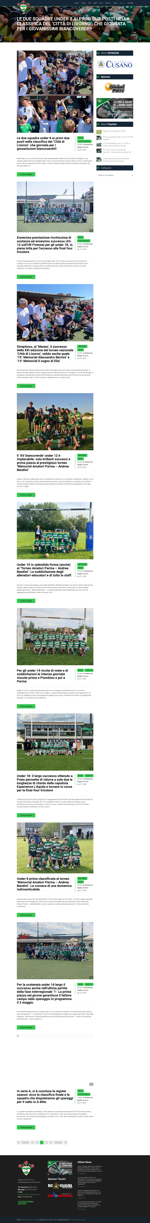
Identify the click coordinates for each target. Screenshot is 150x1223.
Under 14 (89, 670)
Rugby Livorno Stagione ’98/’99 (114, 131)
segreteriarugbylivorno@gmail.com (29, 1194)
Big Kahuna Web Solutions (30, 1220)
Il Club (83, 3)
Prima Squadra (83, 241)
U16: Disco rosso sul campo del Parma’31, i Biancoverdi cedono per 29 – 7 (117, 152)
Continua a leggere (26, 174)
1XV (89, 3)
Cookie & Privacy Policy (77, 1220)
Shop (115, 3)
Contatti (130, 3)
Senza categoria (84, 141)
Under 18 (89, 776)
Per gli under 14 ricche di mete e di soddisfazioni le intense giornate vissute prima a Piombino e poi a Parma (42, 676)
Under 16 (89, 984)
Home (76, 3)
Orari (101, 3)
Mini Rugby (82, 346)
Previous (25, 1142)
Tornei (107, 3)
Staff (95, 3)
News (122, 3)
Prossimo (58, 1142)
